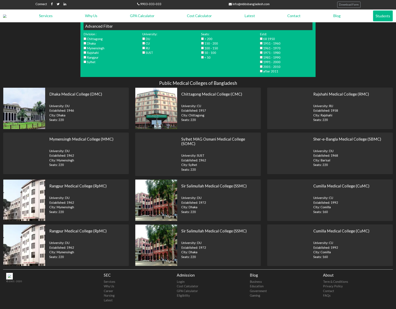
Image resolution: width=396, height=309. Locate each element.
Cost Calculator (199, 15)
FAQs (327, 295)
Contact (294, 15)
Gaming (255, 295)
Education (257, 286)
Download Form (349, 4)
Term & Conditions (335, 281)
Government (258, 291)
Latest (249, 15)
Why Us (91, 15)
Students (383, 16)
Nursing (109, 295)
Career (108, 291)
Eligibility (183, 295)
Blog (337, 15)
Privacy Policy (333, 286)
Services (46, 15)
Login (181, 281)
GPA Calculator (142, 15)
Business (256, 281)
